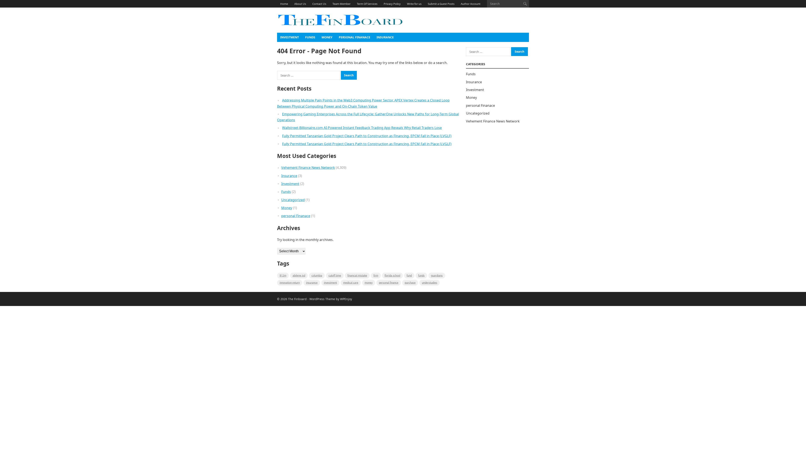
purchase (410, 282)
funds (421, 275)
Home (284, 4)
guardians (437, 275)
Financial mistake (357, 275)
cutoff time (334, 275)
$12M (283, 275)
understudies (429, 282)
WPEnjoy (346, 299)
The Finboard (297, 299)
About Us (300, 4)
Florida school (392, 275)
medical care (350, 282)
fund (409, 275)
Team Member (341, 4)
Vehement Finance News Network (308, 167)
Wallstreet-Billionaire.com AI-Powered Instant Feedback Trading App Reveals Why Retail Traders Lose (362, 127)
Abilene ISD (299, 275)
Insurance (385, 37)
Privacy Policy (392, 4)
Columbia (316, 275)
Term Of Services (367, 4)
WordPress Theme (322, 299)
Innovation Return (290, 282)
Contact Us (319, 4)
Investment (289, 37)
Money (327, 37)
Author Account (470, 4)
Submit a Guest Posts (441, 4)
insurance (312, 282)
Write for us (414, 4)
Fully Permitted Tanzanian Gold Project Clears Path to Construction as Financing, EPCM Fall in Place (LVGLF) (366, 136)
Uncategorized (293, 200)
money (369, 282)
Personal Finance (388, 282)
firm (375, 275)
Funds (310, 37)
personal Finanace (354, 37)
